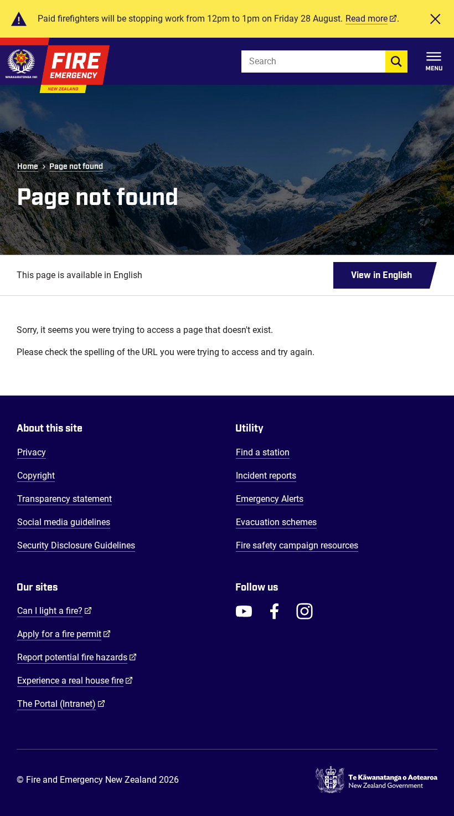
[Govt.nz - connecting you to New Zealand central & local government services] (376, 780)
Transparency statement (64, 499)
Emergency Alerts (269, 499)
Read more (366, 18)
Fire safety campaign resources (297, 545)
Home (27, 167)
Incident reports (266, 475)
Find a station (263, 452)
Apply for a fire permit (64, 633)
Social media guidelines (63, 522)
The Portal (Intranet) (61, 703)
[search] (396, 61)
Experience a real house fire (75, 680)
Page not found (76, 167)
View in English (381, 275)
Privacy (31, 452)
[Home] (55, 65)
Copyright (36, 475)
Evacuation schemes (276, 522)
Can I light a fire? (54, 610)
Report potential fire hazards (77, 657)
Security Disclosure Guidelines (76, 545)
